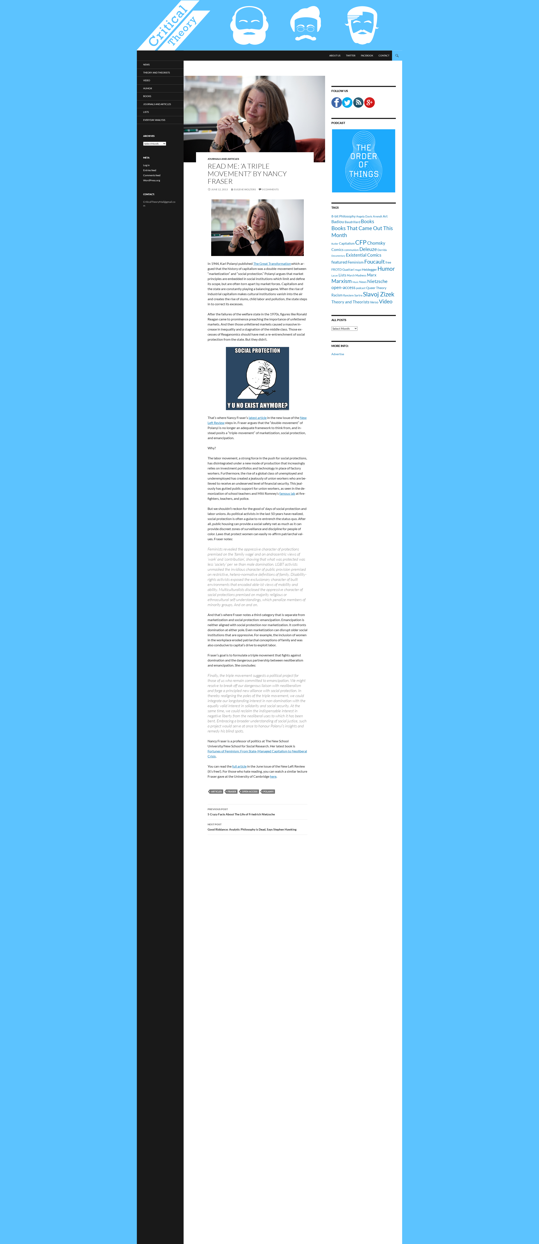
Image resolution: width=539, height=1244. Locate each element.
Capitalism (347, 243)
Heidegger (369, 269)
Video (385, 301)
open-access (249, 791)
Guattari (348, 269)
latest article (258, 418)
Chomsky (376, 242)
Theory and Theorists (350, 301)
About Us (334, 55)
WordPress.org (151, 180)
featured (339, 261)
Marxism (341, 281)
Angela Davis (364, 216)
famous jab (287, 493)
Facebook (367, 55)
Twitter (350, 55)
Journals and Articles (223, 158)
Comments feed (151, 175)
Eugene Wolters (245, 189)
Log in (146, 165)
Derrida (382, 250)
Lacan (334, 275)
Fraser (232, 791)
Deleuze (368, 249)
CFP (361, 242)
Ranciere (348, 295)
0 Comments (270, 189)
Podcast (338, 123)
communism (351, 250)
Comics (337, 249)
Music (355, 282)
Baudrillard (352, 222)
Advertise (337, 354)
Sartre (358, 295)
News (363, 282)
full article (239, 766)
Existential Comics (363, 254)
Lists (342, 275)
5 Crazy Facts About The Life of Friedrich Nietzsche (241, 812)
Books (367, 221)
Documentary (338, 255)
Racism (337, 295)
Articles (216, 791)
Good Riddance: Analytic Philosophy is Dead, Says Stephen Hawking (252, 827)
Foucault (374, 261)
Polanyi (268, 791)
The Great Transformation (272, 263)
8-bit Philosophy (343, 216)
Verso (374, 302)
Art (385, 216)
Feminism (356, 262)
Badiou (337, 221)
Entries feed (149, 170)
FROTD (336, 269)
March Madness (356, 275)
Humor (386, 268)
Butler (334, 243)
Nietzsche (377, 281)
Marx (371, 275)
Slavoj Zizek (378, 294)
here (273, 776)
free (388, 262)
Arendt (377, 216)
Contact (384, 55)
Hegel (358, 269)
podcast (361, 288)
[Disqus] (254, 903)
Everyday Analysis (154, 120)
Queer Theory (376, 288)
